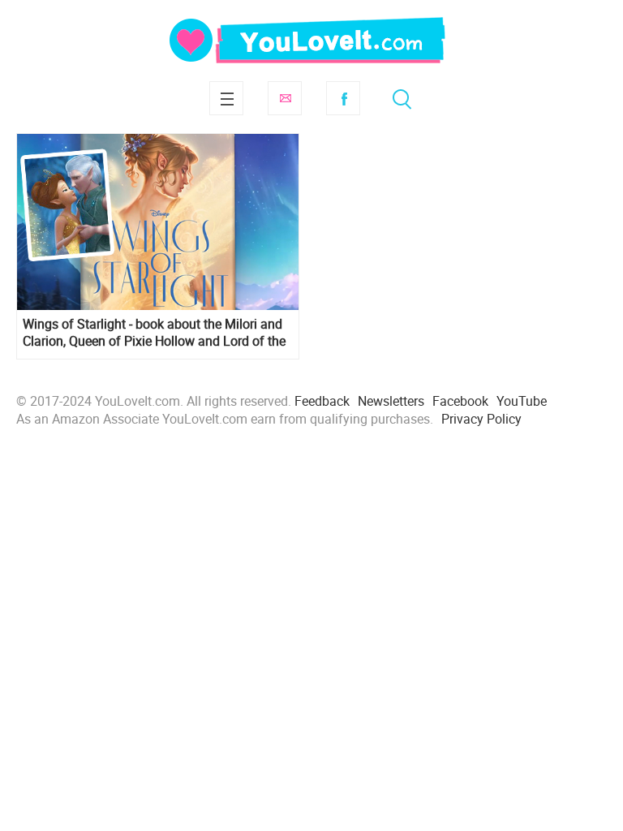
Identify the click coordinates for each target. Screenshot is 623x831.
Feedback (322, 401)
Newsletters (391, 401)
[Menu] (226, 98)
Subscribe (285, 98)
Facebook (343, 98)
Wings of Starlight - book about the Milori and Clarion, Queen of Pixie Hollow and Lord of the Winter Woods (154, 333)
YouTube (521, 401)
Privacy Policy (481, 419)
